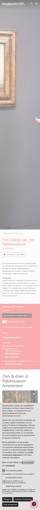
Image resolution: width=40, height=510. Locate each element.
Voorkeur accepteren (23, 499)
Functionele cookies (14, 471)
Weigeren (7, 499)
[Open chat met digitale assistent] (34, 504)
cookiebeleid (10, 466)
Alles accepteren (10, 505)
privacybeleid (27, 462)
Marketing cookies (13, 486)
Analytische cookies (14, 478)
